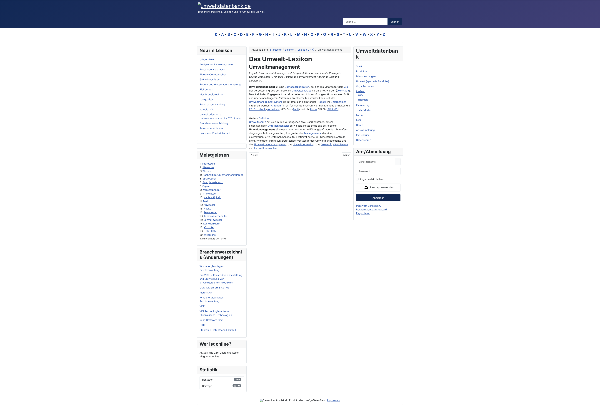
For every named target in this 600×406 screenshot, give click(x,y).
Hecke (207, 208)
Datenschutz (363, 140)
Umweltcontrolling (304, 144)
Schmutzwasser (213, 219)
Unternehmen (338, 101)
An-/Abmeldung (365, 130)
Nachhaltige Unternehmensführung (222, 174)
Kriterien (276, 105)
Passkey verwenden (381, 187)
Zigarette (207, 186)
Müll (205, 201)
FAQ (358, 120)
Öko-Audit (343, 90)
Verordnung (273, 109)
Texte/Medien (364, 110)
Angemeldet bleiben (371, 179)
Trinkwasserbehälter (215, 216)
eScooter (209, 227)
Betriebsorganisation (297, 86)
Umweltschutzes (301, 90)
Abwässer (209, 204)
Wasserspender (211, 189)
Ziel (346, 86)
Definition (264, 118)
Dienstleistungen (366, 76)
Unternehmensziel (278, 125)
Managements (312, 133)
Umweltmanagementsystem (265, 101)
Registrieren (363, 213)
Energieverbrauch (212, 182)
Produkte (361, 71)
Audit (296, 109)
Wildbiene (210, 234)
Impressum (208, 163)
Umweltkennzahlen (265, 148)
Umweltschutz (257, 121)
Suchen (395, 21)
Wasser (206, 171)
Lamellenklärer (211, 223)
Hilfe (360, 95)
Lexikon (360, 91)
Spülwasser (209, 178)
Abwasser (208, 167)
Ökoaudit (326, 144)
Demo (359, 125)
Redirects (363, 99)
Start (359, 66)
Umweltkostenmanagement (270, 144)
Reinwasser (210, 212)
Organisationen (365, 86)
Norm (313, 109)
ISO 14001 (332, 109)
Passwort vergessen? (368, 205)
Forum (359, 115)
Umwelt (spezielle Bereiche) (372, 81)
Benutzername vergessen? (371, 209)
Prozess (321, 101)
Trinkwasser (209, 193)
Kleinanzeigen (364, 105)
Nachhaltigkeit (212, 197)
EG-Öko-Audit (257, 109)
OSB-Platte (210, 231)
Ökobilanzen (340, 144)
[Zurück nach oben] (596, 402)
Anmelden (378, 197)
